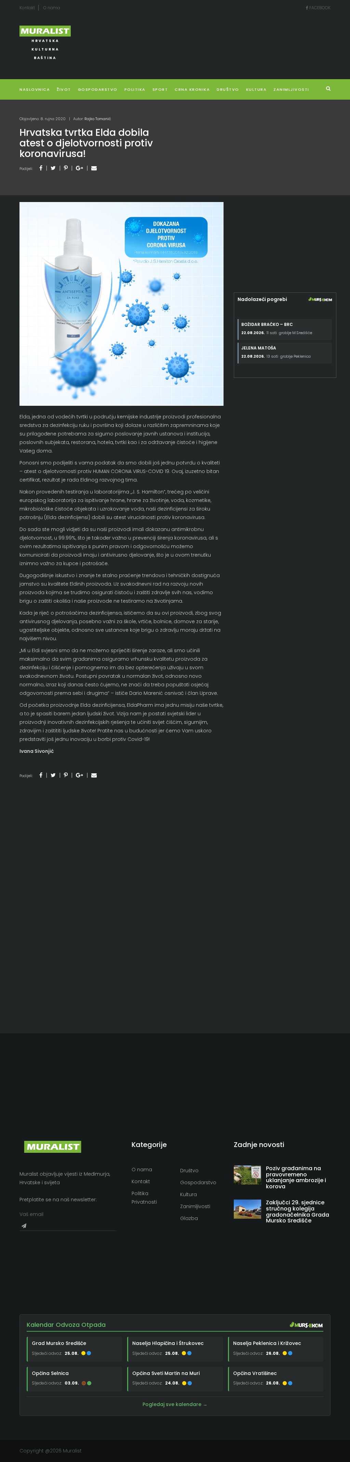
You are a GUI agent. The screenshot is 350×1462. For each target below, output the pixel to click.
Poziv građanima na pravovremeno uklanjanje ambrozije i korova (296, 1177)
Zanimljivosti (291, 89)
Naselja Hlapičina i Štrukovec (168, 1343)
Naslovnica (34, 89)
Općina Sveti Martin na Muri (166, 1373)
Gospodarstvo (98, 89)
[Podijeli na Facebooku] (40, 168)
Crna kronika (192, 89)
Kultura (188, 1194)
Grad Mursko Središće (59, 1343)
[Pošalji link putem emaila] (94, 168)
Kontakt (27, 8)
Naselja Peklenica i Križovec (267, 1343)
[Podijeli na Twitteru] (53, 168)
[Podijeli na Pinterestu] (66, 168)
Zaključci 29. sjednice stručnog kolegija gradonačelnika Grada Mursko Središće (297, 1211)
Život (64, 89)
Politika (135, 89)
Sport (160, 89)
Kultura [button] (256, 89)
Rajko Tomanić (97, 118)
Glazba (189, 1218)
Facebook (319, 8)
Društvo (228, 89)
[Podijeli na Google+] (79, 168)
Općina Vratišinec (255, 1373)
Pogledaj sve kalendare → (175, 1404)
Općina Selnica (50, 1373)
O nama (51, 8)
